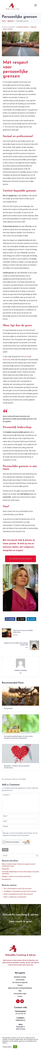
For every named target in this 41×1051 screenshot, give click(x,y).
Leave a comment (8, 29)
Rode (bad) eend (6, 879)
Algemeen (34, 27)
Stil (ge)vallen (5, 869)
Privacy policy (7, 1046)
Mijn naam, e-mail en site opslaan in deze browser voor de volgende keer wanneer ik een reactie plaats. (20, 834)
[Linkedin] (22, 1001)
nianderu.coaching (23, 27)
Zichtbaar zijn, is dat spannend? (17, 897)
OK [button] (15, 1046)
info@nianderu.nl (20, 1020)
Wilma (5, 897)
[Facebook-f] (18, 1001)
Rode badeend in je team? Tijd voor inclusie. (20, 888)
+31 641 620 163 (20, 1013)
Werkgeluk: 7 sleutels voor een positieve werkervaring (16, 876)
